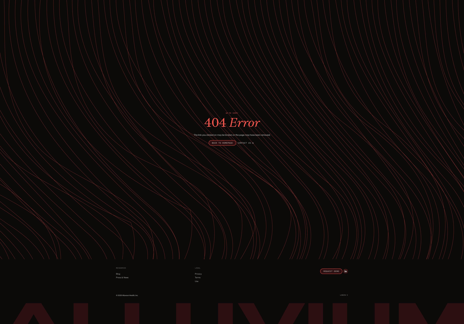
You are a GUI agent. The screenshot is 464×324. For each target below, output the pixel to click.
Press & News (122, 277)
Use (196, 281)
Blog (118, 274)
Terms (197, 277)
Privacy (198, 274)
